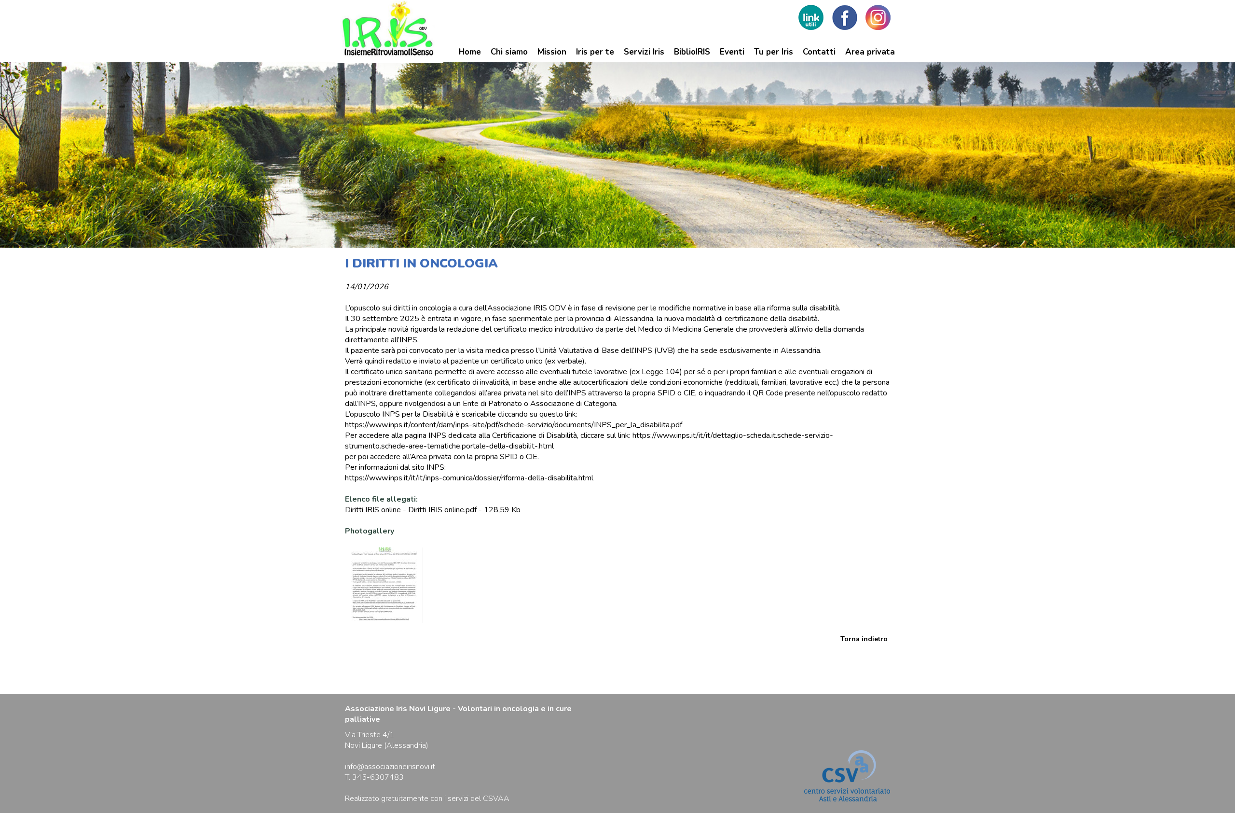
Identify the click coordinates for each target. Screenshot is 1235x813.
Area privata (870, 51)
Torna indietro (864, 639)
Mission (551, 51)
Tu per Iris (773, 51)
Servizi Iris (644, 51)
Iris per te (595, 51)
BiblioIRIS (692, 51)
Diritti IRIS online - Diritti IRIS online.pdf (411, 510)
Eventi (732, 51)
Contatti (819, 51)
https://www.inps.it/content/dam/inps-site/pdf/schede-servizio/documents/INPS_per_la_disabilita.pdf (513, 425)
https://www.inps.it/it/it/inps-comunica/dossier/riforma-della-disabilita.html (469, 478)
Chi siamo (509, 51)
